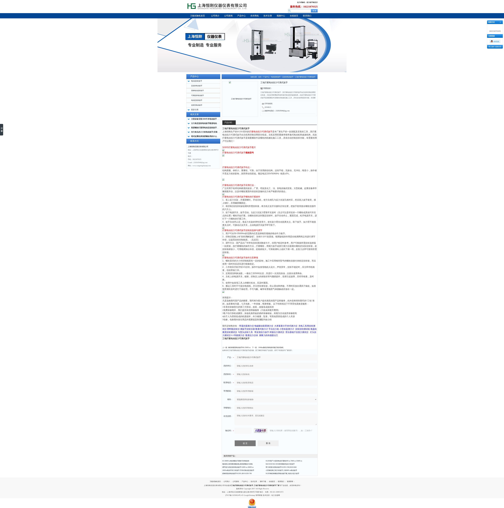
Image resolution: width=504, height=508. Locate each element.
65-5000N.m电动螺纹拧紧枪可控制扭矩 (235, 461)
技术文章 (254, 481)
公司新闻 (236, 481)
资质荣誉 (290, 481)
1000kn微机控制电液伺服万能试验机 (271, 347)
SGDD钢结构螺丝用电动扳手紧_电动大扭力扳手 (282, 473)
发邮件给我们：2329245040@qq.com (277, 111)
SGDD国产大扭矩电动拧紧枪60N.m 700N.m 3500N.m (284, 461)
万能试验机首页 (215, 481)
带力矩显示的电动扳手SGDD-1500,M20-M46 (281, 467)
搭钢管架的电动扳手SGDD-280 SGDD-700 (237, 473)
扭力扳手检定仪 (312, 2)
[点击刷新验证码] (260, 430)
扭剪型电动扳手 (196, 105)
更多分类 (194, 110)
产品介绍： (229, 123)
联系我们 (281, 481)
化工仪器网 (275, 495)
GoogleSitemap (249, 495)
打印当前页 (268, 103)
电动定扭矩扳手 (196, 100)
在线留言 (272, 481)
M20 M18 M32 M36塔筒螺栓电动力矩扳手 (280, 464)
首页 (259, 77)
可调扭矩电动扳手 (197, 95)
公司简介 (227, 481)
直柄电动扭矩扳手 (197, 90)
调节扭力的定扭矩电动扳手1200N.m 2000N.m (237, 467)
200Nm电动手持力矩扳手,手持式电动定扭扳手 (238, 470)
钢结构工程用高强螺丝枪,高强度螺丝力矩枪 (237, 464)
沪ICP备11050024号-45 (234, 495)
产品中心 (266, 77)
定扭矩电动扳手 (196, 86)
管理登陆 (259, 495)
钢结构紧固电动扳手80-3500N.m (239, 347)
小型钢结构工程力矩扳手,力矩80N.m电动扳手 (281, 470)
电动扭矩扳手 (276, 77)
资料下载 (263, 481)
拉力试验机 (301, 2)
